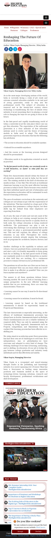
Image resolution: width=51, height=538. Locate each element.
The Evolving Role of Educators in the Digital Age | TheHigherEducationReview (24, 502)
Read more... (41, 527)
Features (14, 30)
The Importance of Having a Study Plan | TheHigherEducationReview (24, 517)
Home (6, 28)
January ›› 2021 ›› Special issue (34, 28)
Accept (20, 531)
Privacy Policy (11, 536)
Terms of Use (23, 536)
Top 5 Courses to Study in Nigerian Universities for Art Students (22, 510)
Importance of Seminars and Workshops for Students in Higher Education (24, 495)
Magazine (15, 28)
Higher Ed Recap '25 (38, 536)
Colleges (23, 30)
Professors (34, 30)
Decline (38, 531)
